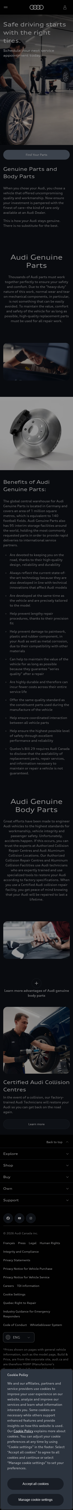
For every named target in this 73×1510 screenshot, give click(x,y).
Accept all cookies (36, 1484)
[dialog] (36, 1439)
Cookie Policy (23, 1431)
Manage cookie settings (35, 1499)
